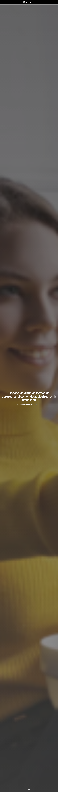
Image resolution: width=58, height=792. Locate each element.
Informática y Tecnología (27, 404)
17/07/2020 (17, 404)
